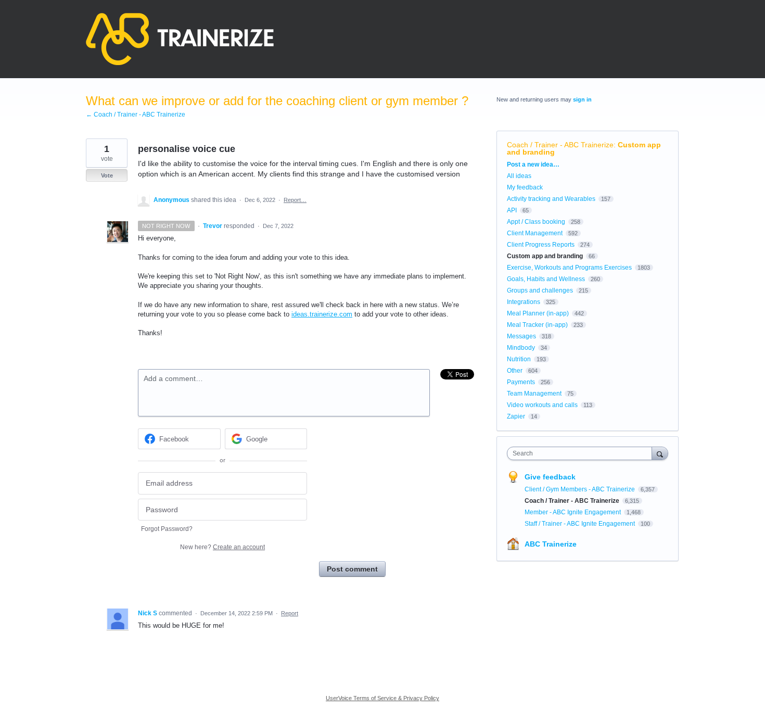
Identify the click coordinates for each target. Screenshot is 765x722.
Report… (295, 200)
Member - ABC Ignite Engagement (573, 512)
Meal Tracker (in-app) (537, 324)
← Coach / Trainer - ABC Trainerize (135, 114)
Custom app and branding (545, 256)
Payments (521, 382)
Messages (521, 336)
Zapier (516, 416)
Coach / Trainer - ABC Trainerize (560, 145)
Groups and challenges (540, 290)
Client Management (535, 233)
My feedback (525, 187)
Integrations (523, 302)
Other (514, 370)
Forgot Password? (167, 529)
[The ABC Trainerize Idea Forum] (180, 39)
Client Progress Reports (541, 244)
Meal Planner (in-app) (538, 313)
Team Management (534, 393)
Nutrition (519, 359)
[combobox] (582, 453)
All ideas (519, 176)
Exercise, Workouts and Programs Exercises (569, 267)
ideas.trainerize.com (321, 314)
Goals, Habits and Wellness (546, 279)
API (512, 210)
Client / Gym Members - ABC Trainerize (580, 489)
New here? (222, 547)
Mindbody (521, 347)
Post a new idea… (533, 164)
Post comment (352, 569)
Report (289, 613)
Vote (107, 175)
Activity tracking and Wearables (551, 198)
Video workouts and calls (542, 405)
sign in (582, 99)
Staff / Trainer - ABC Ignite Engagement (580, 523)
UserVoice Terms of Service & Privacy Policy (382, 698)
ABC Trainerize (551, 544)
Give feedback (550, 477)
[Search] (660, 453)
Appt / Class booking (536, 221)
